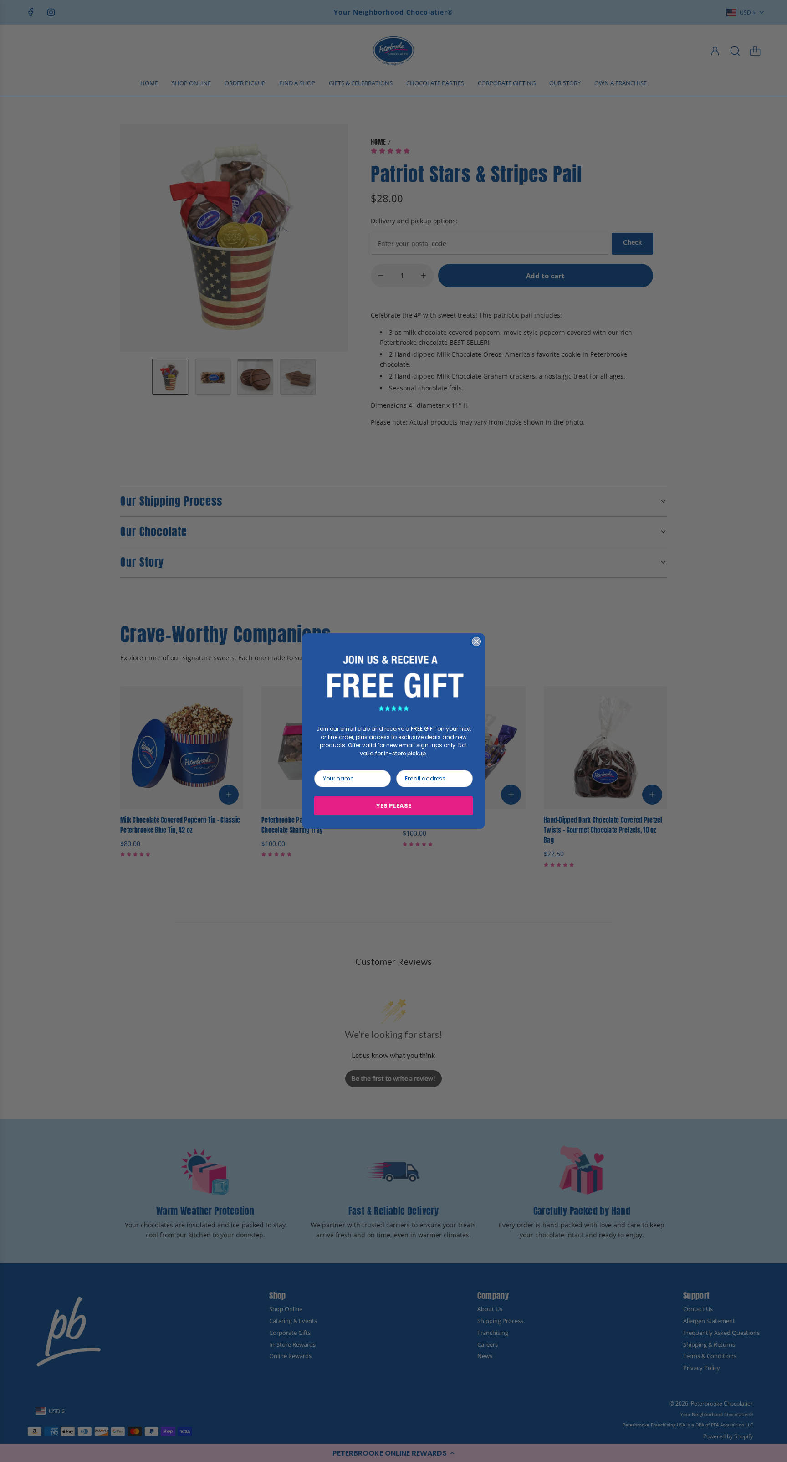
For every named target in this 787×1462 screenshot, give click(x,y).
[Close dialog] (476, 641)
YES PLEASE (393, 805)
